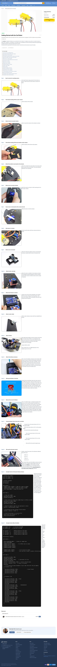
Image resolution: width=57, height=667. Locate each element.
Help (27, 5)
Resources (13, 5)
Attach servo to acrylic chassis (7, 58)
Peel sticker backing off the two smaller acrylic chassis (11, 56)
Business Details (32, 651)
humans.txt (45, 650)
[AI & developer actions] (40, 35)
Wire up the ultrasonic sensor (7, 72)
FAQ (30, 654)
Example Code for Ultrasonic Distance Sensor (10, 73)
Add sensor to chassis (6, 60)
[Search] (43, 3)
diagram (28, 464)
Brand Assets (32, 653)
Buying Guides (18, 653)
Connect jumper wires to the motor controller (10, 71)
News (6, 5)
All (3, 5)
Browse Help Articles (27, 632)
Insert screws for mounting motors (8, 52)
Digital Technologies (19, 644)
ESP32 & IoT (17, 650)
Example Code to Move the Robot (8, 74)
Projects (2, 8)
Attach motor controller (6, 63)
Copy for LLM (5, 47)
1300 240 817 (19, 632)
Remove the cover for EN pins (7, 70)
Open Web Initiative (47, 643)
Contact (31, 5)
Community (23, 5)
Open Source (18, 654)
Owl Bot (4, 41)
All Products (17, 643)
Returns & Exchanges (33, 657)
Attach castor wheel (6, 65)
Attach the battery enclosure (7, 67)
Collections (17, 657)
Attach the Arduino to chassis (7, 64)
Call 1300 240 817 (32, 644)
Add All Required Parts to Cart (49, 20)
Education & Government (33, 647)
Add (39, 616)
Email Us (12, 632)
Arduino (17, 647)
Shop (9, 5)
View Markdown (11, 47)
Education (18, 5)
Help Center (32, 643)
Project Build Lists (18, 651)
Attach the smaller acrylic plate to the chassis (9, 57)
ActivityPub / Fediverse (47, 644)
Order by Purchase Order (34, 650)
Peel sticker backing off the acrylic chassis (9, 53)
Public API (45, 647)
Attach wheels (5, 66)
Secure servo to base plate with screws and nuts (10, 59)
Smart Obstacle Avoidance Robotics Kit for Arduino (13, 616)
